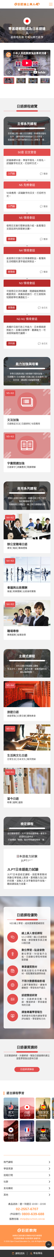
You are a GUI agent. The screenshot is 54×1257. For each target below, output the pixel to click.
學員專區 (37, 1253)
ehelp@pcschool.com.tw (32, 1219)
